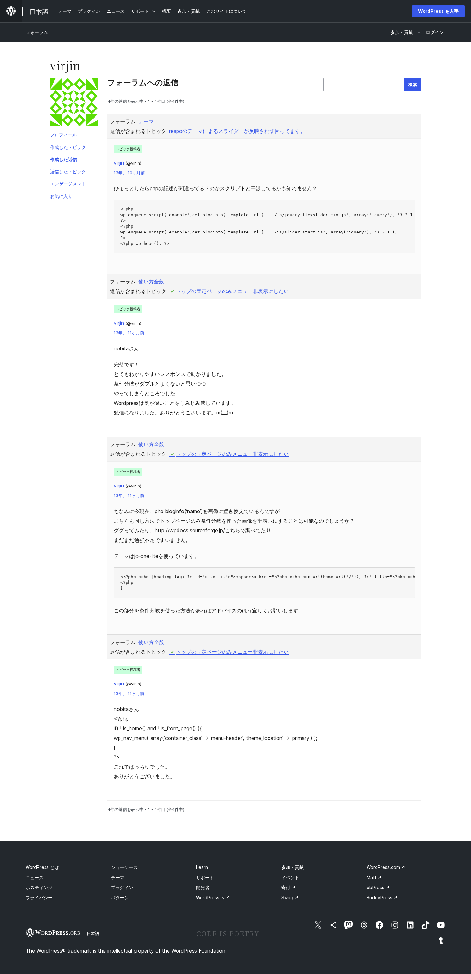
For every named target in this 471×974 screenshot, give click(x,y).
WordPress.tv (213, 897)
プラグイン (122, 887)
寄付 (288, 887)
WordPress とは (42, 867)
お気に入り (61, 196)
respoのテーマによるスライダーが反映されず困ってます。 (237, 131)
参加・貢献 (292, 867)
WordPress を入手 (438, 11)
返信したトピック (68, 171)
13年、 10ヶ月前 (129, 172)
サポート (205, 877)
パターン (120, 897)
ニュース (35, 877)
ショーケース (124, 867)
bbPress (378, 887)
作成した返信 (63, 159)
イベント (290, 877)
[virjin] (74, 103)
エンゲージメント (68, 183)
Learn (202, 867)
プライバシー (39, 897)
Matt (374, 877)
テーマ (146, 121)
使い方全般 (151, 281)
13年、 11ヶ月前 (129, 333)
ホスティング (39, 887)
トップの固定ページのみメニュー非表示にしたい (232, 291)
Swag (290, 897)
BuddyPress (382, 897)
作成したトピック (68, 147)
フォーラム (37, 32)
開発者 (203, 887)
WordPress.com (386, 867)
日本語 (93, 933)
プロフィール (63, 134)
